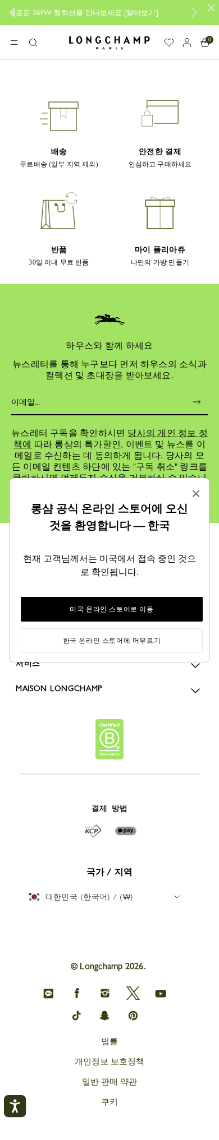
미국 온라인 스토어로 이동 (111, 609)
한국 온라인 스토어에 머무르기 (112, 641)
